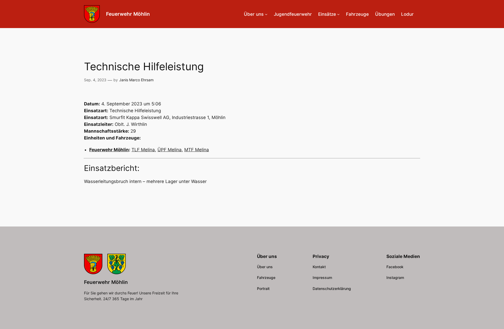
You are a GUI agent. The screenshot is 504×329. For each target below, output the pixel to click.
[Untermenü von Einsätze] (338, 14)
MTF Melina (196, 149)
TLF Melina (143, 149)
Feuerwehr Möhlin (128, 14)
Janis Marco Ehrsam (136, 80)
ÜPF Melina (170, 149)
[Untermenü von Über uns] (266, 14)
